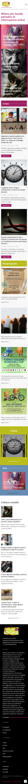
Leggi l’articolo (6, 156)
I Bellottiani (11, 195)
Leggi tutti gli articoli (13, 461)
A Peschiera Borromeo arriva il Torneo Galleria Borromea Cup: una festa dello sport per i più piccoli (14, 378)
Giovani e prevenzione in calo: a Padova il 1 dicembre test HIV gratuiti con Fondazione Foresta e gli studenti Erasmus (14, 240)
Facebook (6, 766)
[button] (26, 4)
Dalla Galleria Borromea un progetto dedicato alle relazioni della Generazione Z (13, 337)
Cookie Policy (16, 781)
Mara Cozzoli (11, 145)
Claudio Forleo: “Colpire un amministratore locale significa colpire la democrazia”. (12, 604)
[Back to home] (6, 4)
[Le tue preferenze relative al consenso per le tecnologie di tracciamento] (25, 781)
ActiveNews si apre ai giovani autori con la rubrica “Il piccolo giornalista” (13, 298)
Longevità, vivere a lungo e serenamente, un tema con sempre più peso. (13, 190)
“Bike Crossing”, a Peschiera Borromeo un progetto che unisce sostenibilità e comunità (14, 418)
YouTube (5, 772)
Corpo (16, 145)
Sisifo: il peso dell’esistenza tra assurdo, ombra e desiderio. (11, 520)
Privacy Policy (7, 781)
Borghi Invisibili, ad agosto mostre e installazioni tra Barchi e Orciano (13, 548)
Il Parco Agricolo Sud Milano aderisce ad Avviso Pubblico (14, 575)
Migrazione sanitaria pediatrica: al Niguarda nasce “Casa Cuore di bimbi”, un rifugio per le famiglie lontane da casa (12, 139)
